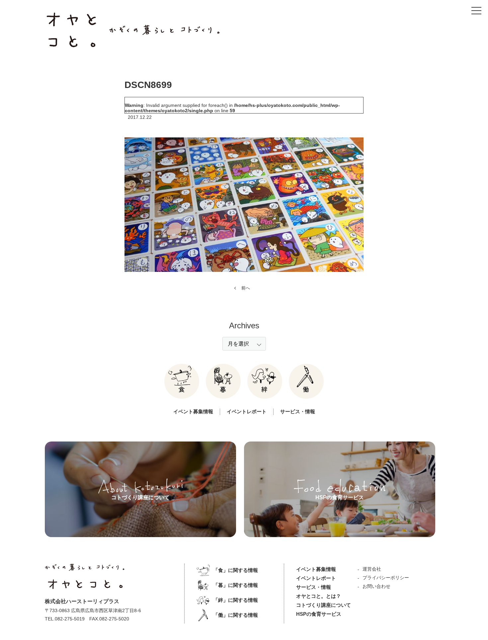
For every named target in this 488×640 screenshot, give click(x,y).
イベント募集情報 (193, 411)
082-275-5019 (70, 618)
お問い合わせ (376, 586)
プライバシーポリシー (386, 577)
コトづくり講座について (323, 605)
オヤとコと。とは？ (318, 596)
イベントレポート (247, 411)
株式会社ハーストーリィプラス (82, 601)
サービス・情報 (297, 411)
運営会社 (372, 569)
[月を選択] (244, 344)
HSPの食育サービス (318, 614)
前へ (245, 287)
